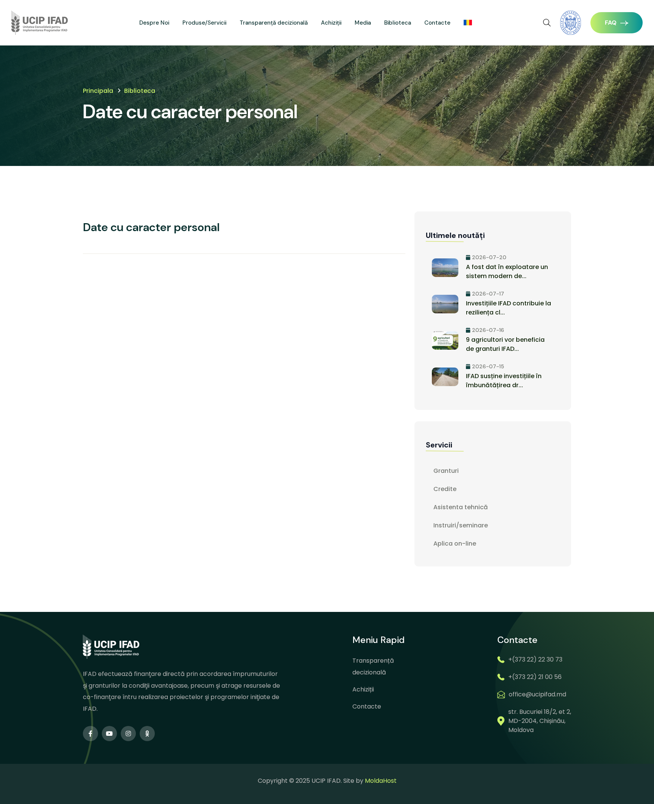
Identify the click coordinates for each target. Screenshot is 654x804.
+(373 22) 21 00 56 (535, 677)
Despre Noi (154, 23)
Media (363, 23)
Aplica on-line (454, 543)
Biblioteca (397, 23)
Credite (444, 489)
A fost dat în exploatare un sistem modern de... (507, 271)
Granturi (446, 470)
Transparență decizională (274, 23)
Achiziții (331, 23)
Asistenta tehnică (460, 507)
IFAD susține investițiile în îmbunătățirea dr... (504, 380)
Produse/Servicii (204, 23)
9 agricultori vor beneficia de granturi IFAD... (505, 344)
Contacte (437, 23)
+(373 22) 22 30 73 (535, 659)
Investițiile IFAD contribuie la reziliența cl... (508, 308)
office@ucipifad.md (537, 694)
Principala (98, 90)
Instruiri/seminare (460, 525)
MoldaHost (381, 780)
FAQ (611, 23)
